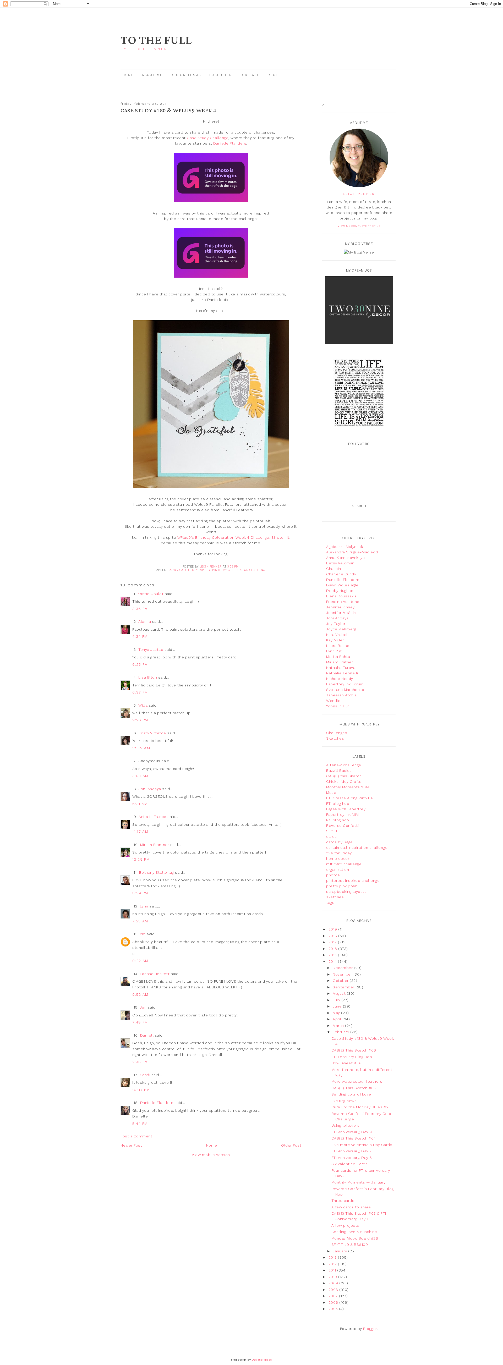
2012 (333, 1264)
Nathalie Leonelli (342, 673)
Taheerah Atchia (341, 695)
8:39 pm (140, 893)
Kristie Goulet (150, 594)
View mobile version (211, 1155)
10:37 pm (141, 1090)
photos (333, 875)
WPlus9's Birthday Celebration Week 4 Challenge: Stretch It (233, 537)
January (340, 1251)
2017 (333, 942)
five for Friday (339, 853)
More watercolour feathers (356, 1081)
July (337, 1000)
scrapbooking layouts (346, 891)
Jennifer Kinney (340, 607)
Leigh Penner (359, 194)
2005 (334, 1309)
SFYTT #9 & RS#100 (349, 1244)
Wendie (333, 700)
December (343, 968)
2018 (333, 936)
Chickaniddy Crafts (343, 781)
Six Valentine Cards (349, 1164)
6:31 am (140, 804)
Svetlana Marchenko (345, 689)
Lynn (144, 906)
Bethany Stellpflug (156, 872)
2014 (333, 961)
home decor (337, 858)
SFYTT (332, 831)
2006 (334, 1302)
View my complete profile (359, 225)
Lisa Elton (147, 677)
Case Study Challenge (207, 138)
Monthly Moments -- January (358, 1182)
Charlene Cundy (341, 574)
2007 (334, 1296)
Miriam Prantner (154, 845)
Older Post (291, 1145)
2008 (334, 1289)
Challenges (336, 733)
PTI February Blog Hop (351, 1057)
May (337, 1013)
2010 (333, 1277)
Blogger (370, 1329)
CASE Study (188, 570)
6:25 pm (140, 664)
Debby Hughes (339, 590)
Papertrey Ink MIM (342, 814)
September (344, 987)
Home (128, 75)
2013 (333, 1257)
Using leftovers (345, 1125)
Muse (331, 792)
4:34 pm (140, 636)
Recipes (276, 75)
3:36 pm (140, 609)
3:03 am (140, 776)
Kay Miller (335, 640)
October (341, 980)
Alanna (144, 621)
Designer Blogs (262, 1359)
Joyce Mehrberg (341, 629)
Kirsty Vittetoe (152, 733)
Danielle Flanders (230, 143)
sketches (335, 897)
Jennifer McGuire (342, 612)
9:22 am (140, 961)
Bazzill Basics (339, 770)
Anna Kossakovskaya (345, 557)
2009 (334, 1283)
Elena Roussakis (341, 596)
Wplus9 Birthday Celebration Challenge (233, 570)
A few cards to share (351, 1207)
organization (337, 869)
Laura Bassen (339, 645)
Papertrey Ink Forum (345, 684)
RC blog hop (337, 820)
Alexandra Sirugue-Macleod (352, 552)
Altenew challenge (343, 765)
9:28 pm (140, 720)
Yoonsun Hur (337, 706)
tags (330, 902)
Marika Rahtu (338, 656)
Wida (142, 705)
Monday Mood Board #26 (354, 1238)
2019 (333, 929)
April (337, 1019)
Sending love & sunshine (354, 1232)
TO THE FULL (156, 40)
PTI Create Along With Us (349, 798)
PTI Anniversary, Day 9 (351, 1132)
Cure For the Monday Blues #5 (359, 1107)
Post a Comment (136, 1136)
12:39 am (141, 748)
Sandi (145, 1075)
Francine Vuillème (342, 601)
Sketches (335, 738)
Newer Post (131, 1145)
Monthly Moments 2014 (347, 787)
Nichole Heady (339, 678)
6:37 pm (140, 692)
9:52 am (140, 994)
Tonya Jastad (150, 649)
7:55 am (140, 921)
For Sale (250, 75)
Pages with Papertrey (345, 809)
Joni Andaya (150, 789)
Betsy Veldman (340, 563)
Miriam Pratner (339, 662)
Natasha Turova (340, 667)
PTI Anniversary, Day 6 (351, 1157)
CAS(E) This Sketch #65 (353, 1088)
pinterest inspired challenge (353, 880)
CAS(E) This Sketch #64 (353, 1138)
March (339, 1025)
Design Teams (186, 75)
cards (173, 570)
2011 (333, 1270)
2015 (333, 955)
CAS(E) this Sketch (344, 776)
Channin (333, 568)
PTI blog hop (337, 803)
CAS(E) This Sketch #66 (353, 1050)
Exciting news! (344, 1101)
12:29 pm (141, 859)
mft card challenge (344, 864)
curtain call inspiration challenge (356, 847)
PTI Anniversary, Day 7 (351, 1151)
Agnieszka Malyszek (344, 546)
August (340, 993)
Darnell (147, 1035)
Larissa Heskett (155, 974)
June (338, 1006)
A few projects (345, 1225)
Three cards (342, 1200)
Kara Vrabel (337, 634)
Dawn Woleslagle (342, 585)
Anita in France (152, 816)
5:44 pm (140, 1123)
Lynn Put (334, 651)
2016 (333, 948)
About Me (152, 75)
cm (143, 934)
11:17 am (140, 831)
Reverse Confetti (342, 825)
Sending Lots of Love (351, 1094)
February (341, 1032)
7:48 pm (140, 1022)
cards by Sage (339, 842)
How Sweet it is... (347, 1063)
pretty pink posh (341, 886)
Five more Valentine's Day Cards (361, 1145)
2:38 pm (140, 1062)
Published (221, 75)
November (343, 974)
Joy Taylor (335, 623)
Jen (143, 1007)
